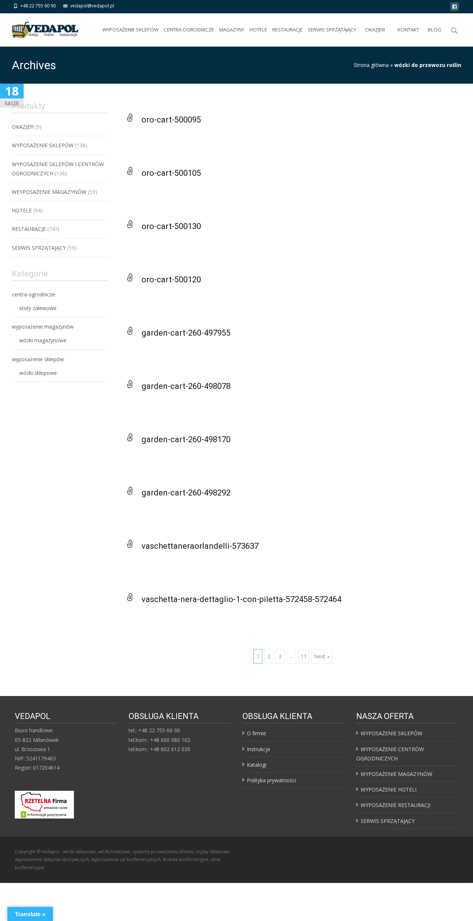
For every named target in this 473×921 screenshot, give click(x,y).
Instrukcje (258, 749)
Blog (434, 29)
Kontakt (408, 29)
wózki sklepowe (38, 372)
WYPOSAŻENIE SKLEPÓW (130, 29)
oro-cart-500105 (171, 173)
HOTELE (258, 29)
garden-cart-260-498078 (186, 386)
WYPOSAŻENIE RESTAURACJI (396, 805)
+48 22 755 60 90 (38, 6)
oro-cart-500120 (171, 279)
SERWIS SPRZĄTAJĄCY (332, 29)
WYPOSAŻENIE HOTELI (388, 789)
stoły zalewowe (38, 308)
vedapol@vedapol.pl (92, 6)
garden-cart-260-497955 (186, 332)
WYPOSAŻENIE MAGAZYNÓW (396, 773)
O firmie (256, 733)
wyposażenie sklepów (38, 359)
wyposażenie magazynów (43, 326)
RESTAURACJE (287, 29)
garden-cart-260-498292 (186, 492)
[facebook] (454, 7)
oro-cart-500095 (171, 119)
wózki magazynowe (43, 340)
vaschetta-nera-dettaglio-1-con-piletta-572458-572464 (241, 599)
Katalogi (256, 764)
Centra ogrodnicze (189, 29)
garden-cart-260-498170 (186, 439)
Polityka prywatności (271, 780)
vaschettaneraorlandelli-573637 (200, 546)
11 (304, 656)
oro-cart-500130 (171, 226)
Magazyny (231, 29)
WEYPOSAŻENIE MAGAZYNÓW (49, 191)
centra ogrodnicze (33, 294)
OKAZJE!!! (375, 29)
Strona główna (371, 64)
